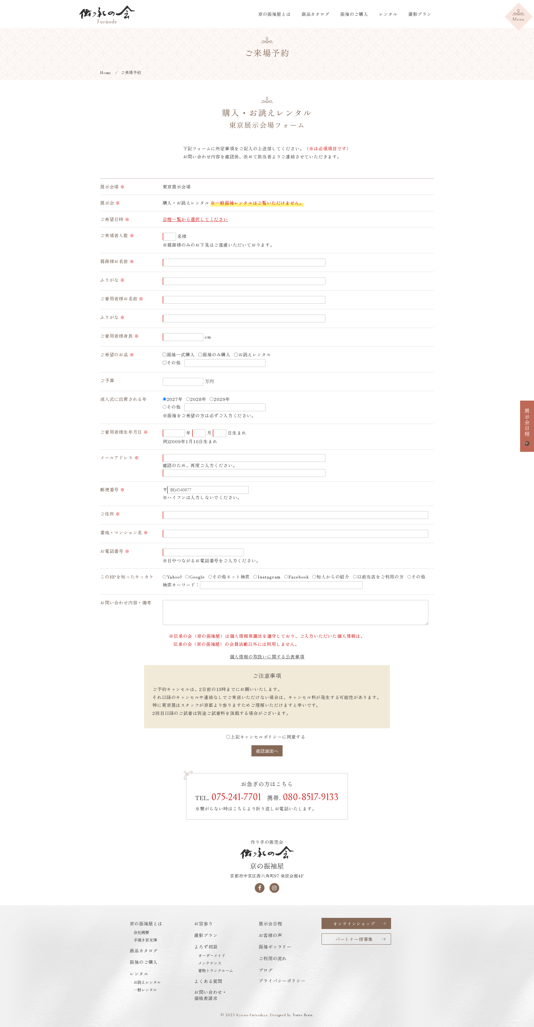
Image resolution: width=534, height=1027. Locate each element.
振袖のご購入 (354, 14)
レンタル (388, 14)
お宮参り (203, 923)
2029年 (222, 399)
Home (105, 72)
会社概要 (141, 932)
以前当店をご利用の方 (380, 576)
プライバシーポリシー (282, 980)
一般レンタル (145, 989)
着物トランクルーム (215, 970)
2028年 (198, 399)
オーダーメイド (211, 955)
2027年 (175, 399)
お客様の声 (270, 935)
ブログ (266, 970)
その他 (174, 362)
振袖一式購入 (181, 354)
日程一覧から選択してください (195, 219)
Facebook (298, 576)
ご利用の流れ (273, 958)
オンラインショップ (354, 923)
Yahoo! (174, 576)
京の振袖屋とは (274, 14)
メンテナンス (209, 963)
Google (197, 576)
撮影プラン (420, 14)
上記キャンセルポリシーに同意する (268, 736)
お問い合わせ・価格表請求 (210, 995)
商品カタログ (315, 14)
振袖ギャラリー (275, 946)
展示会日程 (527, 422)
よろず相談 (205, 946)
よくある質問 (208, 981)
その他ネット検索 (231, 576)
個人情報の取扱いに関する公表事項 (267, 656)
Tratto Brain (302, 1015)
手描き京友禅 (145, 940)
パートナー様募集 (354, 939)
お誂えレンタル (254, 354)
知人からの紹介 (333, 576)
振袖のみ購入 (216, 354)
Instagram (269, 576)
